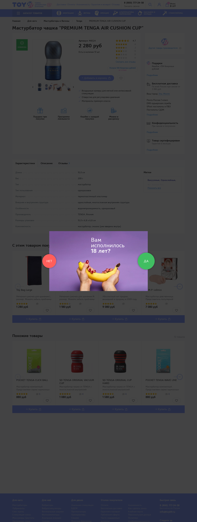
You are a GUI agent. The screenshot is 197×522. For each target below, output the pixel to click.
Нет (49, 261)
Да (146, 261)
